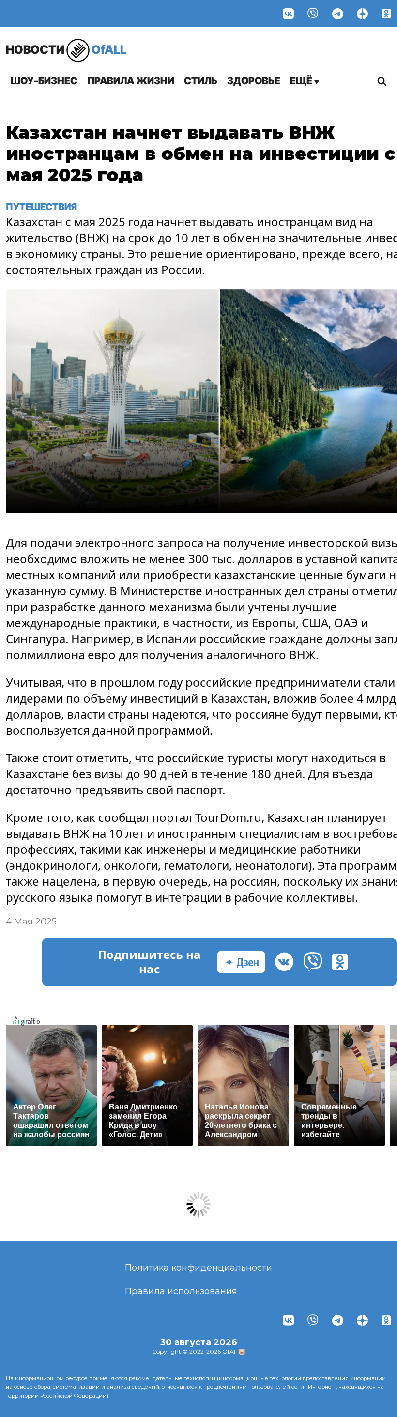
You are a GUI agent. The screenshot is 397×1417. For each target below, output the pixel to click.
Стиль (200, 81)
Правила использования (181, 1291)
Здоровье (253, 81)
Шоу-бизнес (44, 81)
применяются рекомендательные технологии (152, 1378)
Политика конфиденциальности (198, 1268)
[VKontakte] (288, 13)
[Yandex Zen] (362, 13)
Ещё (302, 81)
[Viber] (313, 13)
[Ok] (386, 13)
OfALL (66, 50)
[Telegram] (337, 13)
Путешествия (41, 207)
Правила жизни (130, 81)
